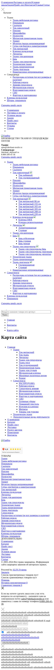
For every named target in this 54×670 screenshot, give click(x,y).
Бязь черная (24, 243)
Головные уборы (27, 401)
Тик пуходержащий (28, 365)
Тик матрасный (20, 48)
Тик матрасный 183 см (29, 209)
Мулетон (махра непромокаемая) (29, 43)
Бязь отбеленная (26, 238)
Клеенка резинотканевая (30, 222)
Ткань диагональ (21, 69)
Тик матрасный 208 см (29, 211)
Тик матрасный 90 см (29, 201)
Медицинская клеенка (30, 373)
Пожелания (13, 432)
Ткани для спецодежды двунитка (34, 254)
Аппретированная (27, 228)
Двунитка (17, 54)
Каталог (11, 422)
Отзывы (39, 5)
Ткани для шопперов (23, 56)
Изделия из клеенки (28, 406)
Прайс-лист (19, 5)
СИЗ (15, 92)
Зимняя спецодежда (22, 85)
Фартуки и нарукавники (25, 95)
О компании (7, 2)
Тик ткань (24, 355)
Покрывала (18, 23)
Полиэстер (18, 35)
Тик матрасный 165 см (29, 206)
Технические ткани (22, 64)
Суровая (22, 230)
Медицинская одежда (23, 87)
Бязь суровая (24, 241)
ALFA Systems (19, 570)
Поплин (17, 30)
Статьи (46, 5)
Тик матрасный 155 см (29, 204)
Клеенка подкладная (23, 51)
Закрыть (5, 572)
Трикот (16, 41)
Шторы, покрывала (16, 100)
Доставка (11, 427)
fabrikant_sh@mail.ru (10, 152)
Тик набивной (25, 175)
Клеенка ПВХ (25, 219)
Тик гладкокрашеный (28, 178)
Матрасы (23, 409)
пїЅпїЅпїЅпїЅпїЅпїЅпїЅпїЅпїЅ (15, 643)
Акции (10, 5)
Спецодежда (13, 272)
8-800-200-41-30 (8, 155)
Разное (22, 378)
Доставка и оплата (22, 2)
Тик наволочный (21, 28)
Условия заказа (14, 115)
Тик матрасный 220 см (29, 214)
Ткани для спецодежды (24, 61)
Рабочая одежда (20, 82)
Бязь (15, 59)
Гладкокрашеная (26, 265)
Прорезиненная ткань (29, 368)
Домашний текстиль (29, 404)
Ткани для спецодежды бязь (32, 249)
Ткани (10, 162)
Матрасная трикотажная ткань (27, 38)
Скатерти (17, 25)
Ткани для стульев (28, 370)
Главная (11, 347)
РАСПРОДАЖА (27, 383)
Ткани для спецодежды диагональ (35, 251)
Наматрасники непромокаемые (28, 72)
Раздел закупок (14, 430)
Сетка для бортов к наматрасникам (30, 46)
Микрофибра (19, 33)
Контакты (30, 5)
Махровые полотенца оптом (33, 375)
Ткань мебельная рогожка (25, 20)
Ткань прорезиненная (23, 67)
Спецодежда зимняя (29, 388)
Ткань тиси (24, 362)
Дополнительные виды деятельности (31, 417)
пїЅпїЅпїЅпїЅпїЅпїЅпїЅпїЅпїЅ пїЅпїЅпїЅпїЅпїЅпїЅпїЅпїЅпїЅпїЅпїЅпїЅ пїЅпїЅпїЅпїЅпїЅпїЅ (20, 637)
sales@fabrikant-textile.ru (11, 147)
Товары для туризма (29, 412)
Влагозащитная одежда (24, 90)
